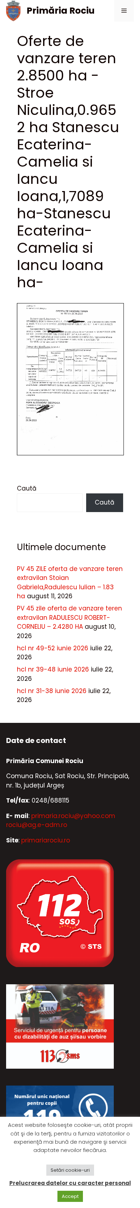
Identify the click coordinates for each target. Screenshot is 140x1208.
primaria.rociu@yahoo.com (73, 816)
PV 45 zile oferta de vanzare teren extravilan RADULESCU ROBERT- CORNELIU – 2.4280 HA (69, 617)
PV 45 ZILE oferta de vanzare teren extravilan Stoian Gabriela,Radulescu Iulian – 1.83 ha (70, 582)
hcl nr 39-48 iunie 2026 (53, 669)
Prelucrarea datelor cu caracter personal (70, 1183)
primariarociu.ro (45, 840)
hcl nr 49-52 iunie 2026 (52, 648)
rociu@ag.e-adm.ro (36, 825)
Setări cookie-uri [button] (70, 1170)
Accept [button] (70, 1196)
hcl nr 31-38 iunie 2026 (52, 691)
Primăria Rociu (61, 10)
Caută (26, 488)
